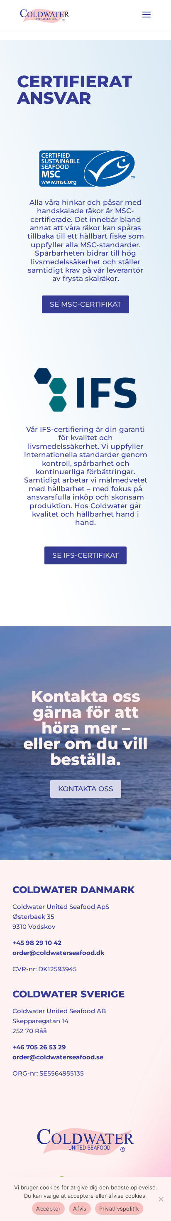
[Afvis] (160, 1199)
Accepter (48, 1208)
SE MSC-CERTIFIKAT (85, 304)
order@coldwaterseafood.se (57, 1057)
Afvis (79, 1208)
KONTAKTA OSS (85, 789)
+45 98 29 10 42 (36, 943)
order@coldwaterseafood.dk (58, 953)
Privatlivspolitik (119, 1208)
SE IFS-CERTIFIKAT (85, 555)
